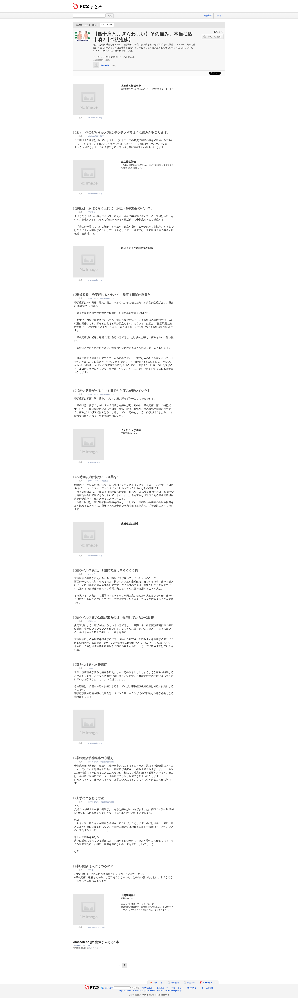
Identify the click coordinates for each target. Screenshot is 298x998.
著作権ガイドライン (195, 988)
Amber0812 (106, 65)
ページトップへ (209, 983)
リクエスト (158, 983)
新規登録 (208, 15)
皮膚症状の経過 (129, 523)
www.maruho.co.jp (95, 193)
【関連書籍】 (128, 895)
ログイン (219, 15)
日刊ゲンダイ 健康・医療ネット (101, 298)
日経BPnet (92, 621)
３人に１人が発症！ (132, 430)
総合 (94, 25)
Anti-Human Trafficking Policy (169, 991)
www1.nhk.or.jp (94, 462)
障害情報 (191, 983)
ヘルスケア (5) (107, 25)
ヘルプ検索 (135, 988)
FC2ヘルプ (108, 988)
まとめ (96, 6)
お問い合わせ (147, 988)
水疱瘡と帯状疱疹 (131, 85)
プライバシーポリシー (175, 988)
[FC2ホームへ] (92, 988)
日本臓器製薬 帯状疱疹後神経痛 (101, 762)
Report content (125, 991)
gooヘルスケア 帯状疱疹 (98, 481)
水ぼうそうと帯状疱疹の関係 (137, 248)
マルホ (90, 668)
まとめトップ (82, 25)
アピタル (91, 212)
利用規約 (175, 983)
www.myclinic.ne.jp (95, 118)
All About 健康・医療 (96, 136)
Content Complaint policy (144, 991)
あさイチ (91, 574)
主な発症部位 (128, 161)
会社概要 (160, 988)
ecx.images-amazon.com (97, 927)
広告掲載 (209, 988)
